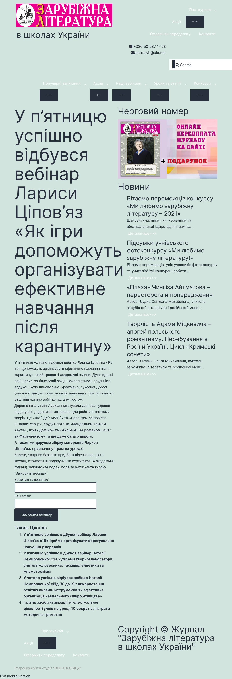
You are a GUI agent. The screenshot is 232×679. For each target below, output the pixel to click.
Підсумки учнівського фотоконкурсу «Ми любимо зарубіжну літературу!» (165, 250)
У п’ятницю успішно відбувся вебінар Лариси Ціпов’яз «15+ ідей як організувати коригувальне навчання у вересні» (69, 540)
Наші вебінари (128, 83)
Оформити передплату (170, 34)
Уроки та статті (167, 83)
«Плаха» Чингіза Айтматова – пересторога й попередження (170, 291)
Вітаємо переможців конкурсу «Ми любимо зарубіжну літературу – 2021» (170, 206)
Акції (176, 22)
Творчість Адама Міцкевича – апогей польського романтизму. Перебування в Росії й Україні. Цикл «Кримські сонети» (171, 339)
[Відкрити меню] (195, 22)
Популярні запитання (61, 83)
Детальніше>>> (142, 233)
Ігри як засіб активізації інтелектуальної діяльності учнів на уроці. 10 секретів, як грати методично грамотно (67, 608)
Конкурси (202, 83)
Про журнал (200, 9)
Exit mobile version (15, 675)
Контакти (207, 34)
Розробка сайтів (27, 667)
